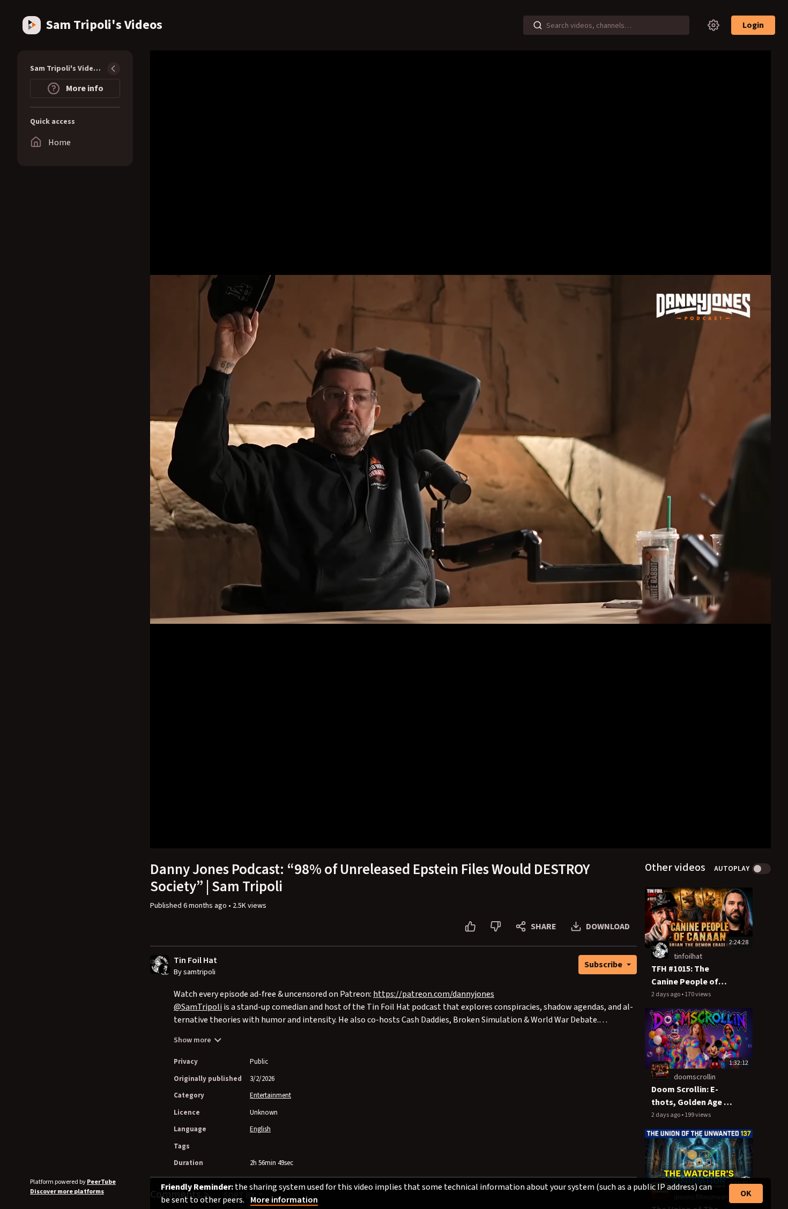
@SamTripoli (198, 1007)
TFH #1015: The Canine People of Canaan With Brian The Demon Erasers (689, 975)
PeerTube (101, 1181)
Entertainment (270, 1095)
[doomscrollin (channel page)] (659, 1070)
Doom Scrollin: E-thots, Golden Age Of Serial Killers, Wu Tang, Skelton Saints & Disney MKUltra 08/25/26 (692, 1096)
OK (746, 1193)
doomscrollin (695, 1077)
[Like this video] (470, 926)
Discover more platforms (67, 1191)
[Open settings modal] (713, 25)
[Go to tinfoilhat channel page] (164, 969)
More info (83, 88)
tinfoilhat (688, 956)
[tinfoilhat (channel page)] (659, 949)
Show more (192, 1040)
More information (284, 1200)
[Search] (537, 25)
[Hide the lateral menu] (113, 68)
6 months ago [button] (205, 905)
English (260, 1129)
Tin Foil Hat (195, 960)
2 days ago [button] (666, 994)
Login (753, 25)
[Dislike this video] (495, 926)
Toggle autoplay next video (761, 868)
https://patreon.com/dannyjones (433, 994)
